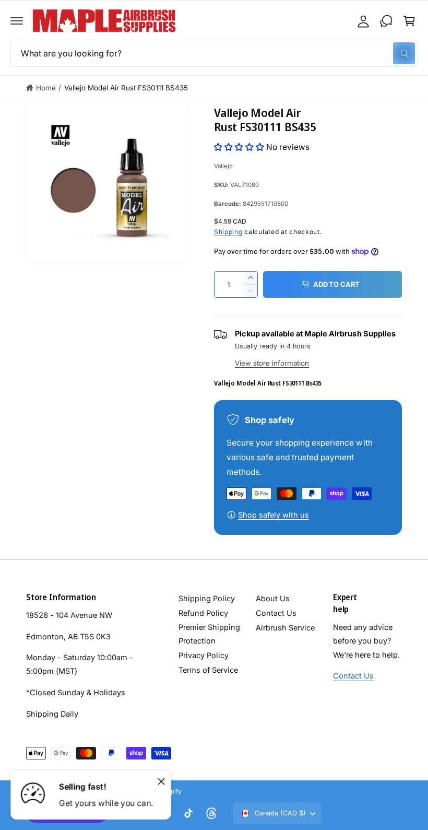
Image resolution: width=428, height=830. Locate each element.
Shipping (228, 232)
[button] (16, 20)
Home (46, 88)
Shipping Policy (207, 598)
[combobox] (214, 53)
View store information (272, 363)
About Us (273, 598)
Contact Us (276, 613)
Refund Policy (203, 613)
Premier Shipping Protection (209, 634)
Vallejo (223, 166)
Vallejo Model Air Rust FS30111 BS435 (126, 88)
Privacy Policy (204, 655)
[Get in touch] (386, 20)
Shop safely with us (273, 514)
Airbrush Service (285, 627)
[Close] (161, 781)
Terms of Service (208, 669)
